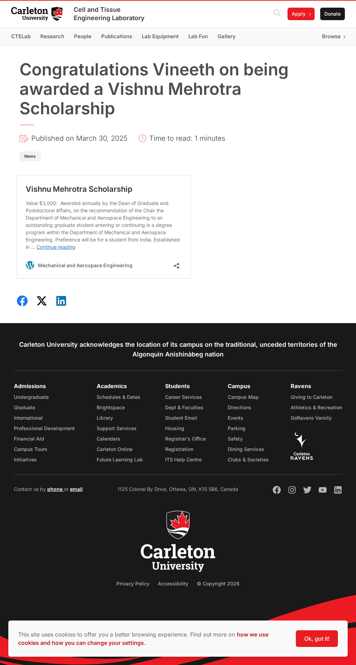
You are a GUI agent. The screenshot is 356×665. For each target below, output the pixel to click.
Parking (236, 428)
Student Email (181, 418)
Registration (179, 449)
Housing (174, 428)
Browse (331, 36)
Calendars (108, 439)
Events (235, 418)
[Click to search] (277, 14)
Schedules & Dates (118, 397)
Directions (239, 407)
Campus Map (243, 397)
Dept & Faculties (184, 407)
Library (105, 418)
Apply (299, 14)
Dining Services (246, 449)
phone (55, 489)
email (76, 489)
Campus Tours (30, 449)
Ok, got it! (317, 638)
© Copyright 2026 (218, 583)
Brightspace (111, 407)
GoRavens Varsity (311, 418)
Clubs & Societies (248, 459)
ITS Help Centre (183, 459)
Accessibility (173, 583)
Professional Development (44, 428)
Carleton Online (114, 449)
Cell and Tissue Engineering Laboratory (109, 14)
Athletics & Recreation (316, 407)
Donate (332, 14)
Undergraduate (31, 397)
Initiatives (25, 459)
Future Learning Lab (120, 459)
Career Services (183, 397)
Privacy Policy (132, 583)
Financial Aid (29, 439)
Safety (235, 439)
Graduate (24, 407)
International (28, 418)
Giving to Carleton (311, 397)
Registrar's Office (185, 439)
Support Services (117, 428)
